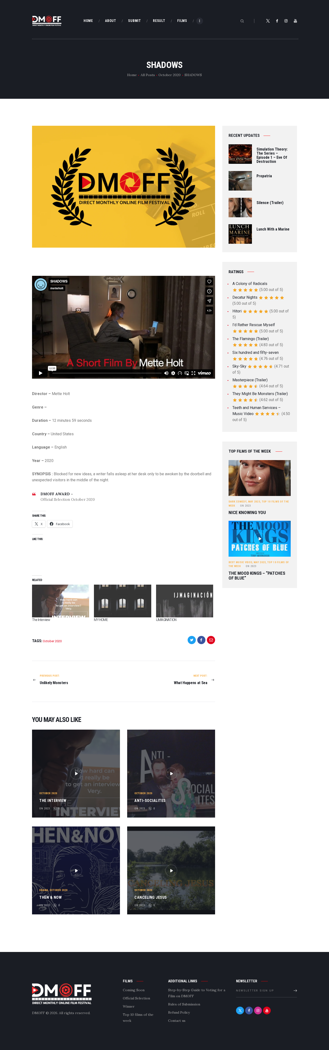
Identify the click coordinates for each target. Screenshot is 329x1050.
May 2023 (254, 501)
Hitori (237, 311)
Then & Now (50, 897)
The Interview (41, 620)
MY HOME (101, 620)
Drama (43, 890)
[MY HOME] (122, 601)
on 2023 (44, 808)
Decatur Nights (244, 297)
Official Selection (136, 998)
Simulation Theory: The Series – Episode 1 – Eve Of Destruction (272, 155)
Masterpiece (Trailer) (250, 380)
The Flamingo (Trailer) (250, 339)
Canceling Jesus (150, 897)
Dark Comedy (237, 501)
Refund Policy (179, 1012)
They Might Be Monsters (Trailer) (260, 393)
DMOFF (38, 1013)
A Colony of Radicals (249, 283)
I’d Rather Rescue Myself (253, 325)
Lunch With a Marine (273, 229)
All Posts (148, 75)
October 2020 (169, 75)
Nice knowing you (247, 512)
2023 (245, 505)
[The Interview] (60, 601)
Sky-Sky (239, 366)
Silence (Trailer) (270, 203)
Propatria (264, 176)
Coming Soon (134, 990)
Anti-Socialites (150, 800)
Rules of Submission (184, 1004)
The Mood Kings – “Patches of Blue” (257, 576)
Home (132, 75)
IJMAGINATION (166, 620)
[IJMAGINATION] (184, 601)
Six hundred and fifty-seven (255, 352)
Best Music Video (240, 562)
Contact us (176, 1020)
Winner (129, 1006)
